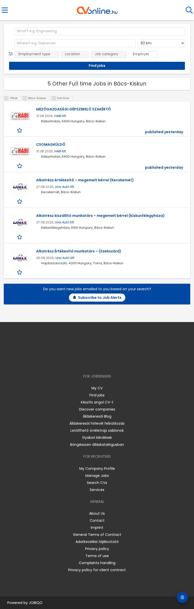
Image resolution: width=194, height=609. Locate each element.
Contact (97, 520)
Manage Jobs (97, 475)
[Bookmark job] (20, 130)
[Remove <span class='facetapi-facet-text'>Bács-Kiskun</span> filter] (25, 98)
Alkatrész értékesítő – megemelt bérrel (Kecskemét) (85, 180)
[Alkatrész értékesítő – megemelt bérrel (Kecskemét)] (20, 187)
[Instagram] (94, 362)
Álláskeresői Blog (97, 416)
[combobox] (99, 31)
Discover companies (97, 409)
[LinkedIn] (102, 362)
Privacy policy (97, 548)
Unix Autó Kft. (65, 187)
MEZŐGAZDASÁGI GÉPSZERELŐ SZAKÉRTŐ (73, 109)
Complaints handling (97, 562)
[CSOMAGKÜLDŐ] (20, 151)
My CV (97, 388)
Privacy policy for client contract (97, 569)
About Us (97, 513)
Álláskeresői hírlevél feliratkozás (97, 423)
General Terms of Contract (97, 534)
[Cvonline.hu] (97, 8)
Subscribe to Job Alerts (100, 297)
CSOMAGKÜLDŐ (50, 144)
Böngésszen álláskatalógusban (97, 444)
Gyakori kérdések (97, 437)
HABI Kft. (60, 116)
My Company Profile (97, 468)
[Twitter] (109, 362)
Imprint (97, 527)
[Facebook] (85, 362)
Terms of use (97, 555)
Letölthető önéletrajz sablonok (97, 430)
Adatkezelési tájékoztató (97, 541)
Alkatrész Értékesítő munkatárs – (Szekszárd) (78, 251)
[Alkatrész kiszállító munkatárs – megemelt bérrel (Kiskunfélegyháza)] (20, 222)
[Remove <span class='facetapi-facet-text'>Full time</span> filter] (54, 98)
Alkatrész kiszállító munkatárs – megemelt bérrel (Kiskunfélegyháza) (100, 215)
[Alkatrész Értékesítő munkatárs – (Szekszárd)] (20, 258)
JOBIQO (35, 602)
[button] (11, 54)
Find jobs (97, 395)
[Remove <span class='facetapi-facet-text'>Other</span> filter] (6, 98)
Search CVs (97, 482)
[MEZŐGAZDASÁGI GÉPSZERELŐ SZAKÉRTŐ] (20, 116)
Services (97, 489)
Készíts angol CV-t (97, 402)
